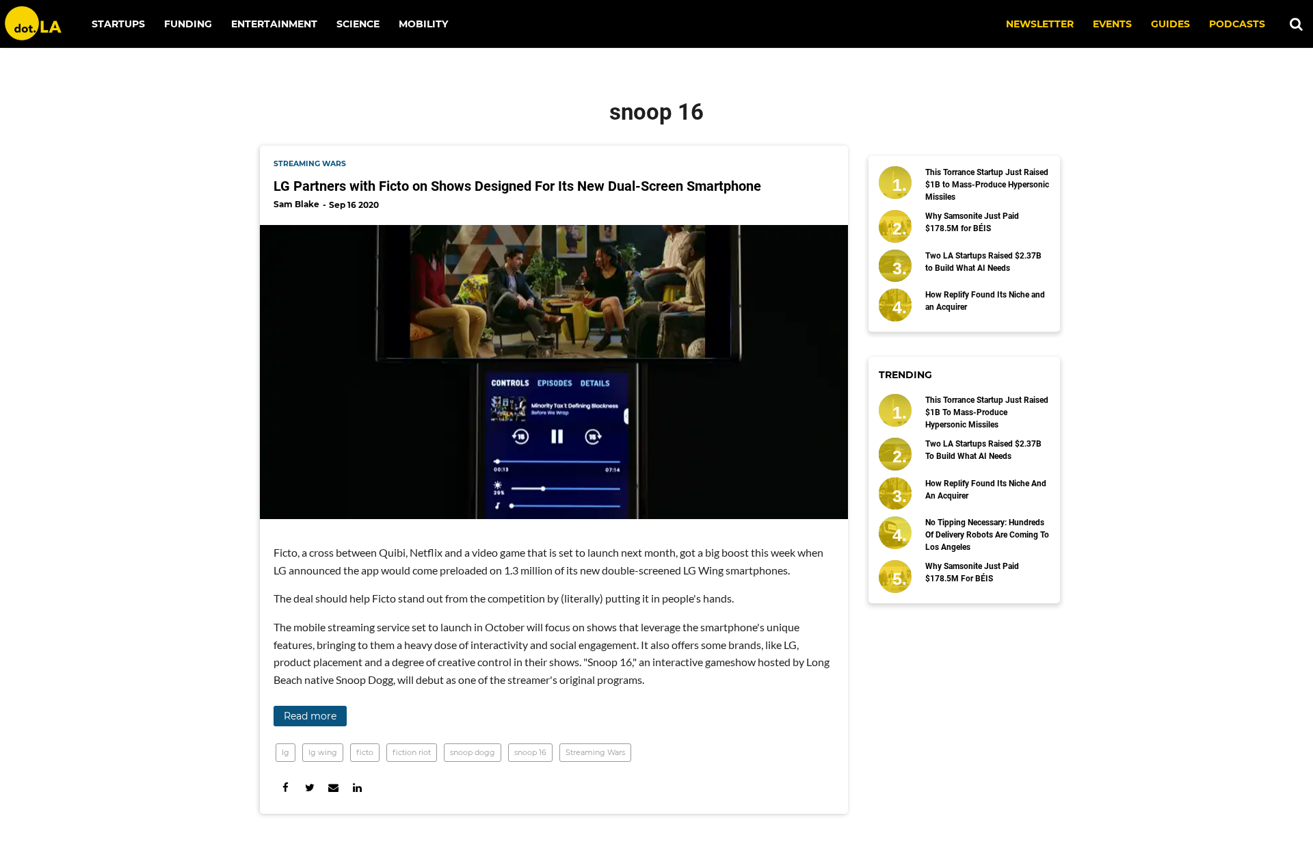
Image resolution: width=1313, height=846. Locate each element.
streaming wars (310, 163)
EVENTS (1112, 24)
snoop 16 (530, 752)
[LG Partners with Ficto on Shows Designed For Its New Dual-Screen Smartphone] (554, 372)
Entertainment (274, 24)
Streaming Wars (595, 752)
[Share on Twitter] (309, 787)
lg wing (322, 752)
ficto (364, 752)
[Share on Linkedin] (357, 787)
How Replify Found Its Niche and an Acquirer (985, 301)
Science (358, 24)
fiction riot (412, 752)
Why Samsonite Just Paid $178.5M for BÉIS (972, 222)
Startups (118, 24)
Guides (1170, 24)
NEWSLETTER (1040, 24)
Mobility (423, 24)
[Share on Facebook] (285, 787)
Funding (188, 24)
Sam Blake (296, 204)
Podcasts (1237, 24)
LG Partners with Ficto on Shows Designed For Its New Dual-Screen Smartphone (517, 186)
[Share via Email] (333, 787)
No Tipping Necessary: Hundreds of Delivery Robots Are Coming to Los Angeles (987, 535)
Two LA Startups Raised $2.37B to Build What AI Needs (983, 262)
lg (285, 752)
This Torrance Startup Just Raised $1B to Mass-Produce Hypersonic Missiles (987, 185)
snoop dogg (472, 752)
